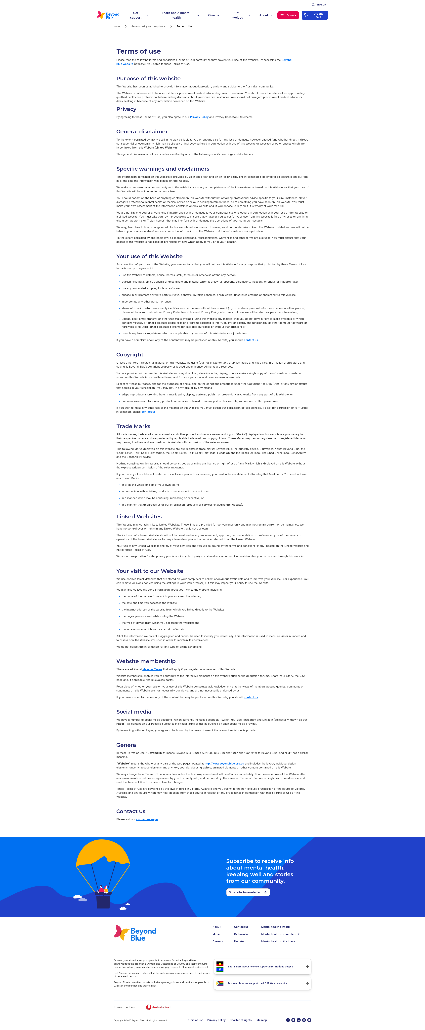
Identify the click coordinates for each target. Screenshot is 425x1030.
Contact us (241, 926)
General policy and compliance (148, 26)
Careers (217, 941)
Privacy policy (216, 1020)
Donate (239, 941)
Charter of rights (241, 1020)
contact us (251, 340)
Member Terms (152, 669)
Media (216, 934)
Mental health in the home (278, 941)
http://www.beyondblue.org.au (224, 763)
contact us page (147, 819)
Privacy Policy (199, 117)
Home (117, 26)
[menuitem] (138, 15)
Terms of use (194, 1020)
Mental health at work (275, 926)
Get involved (242, 934)
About (216, 926)
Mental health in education (278, 934)
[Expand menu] (147, 15)
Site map (261, 1020)
